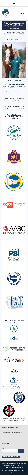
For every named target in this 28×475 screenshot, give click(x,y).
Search (3, 448)
